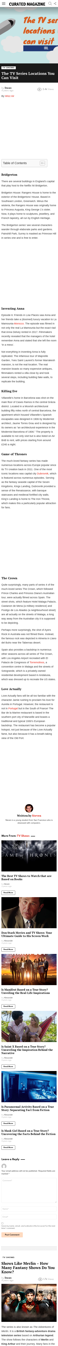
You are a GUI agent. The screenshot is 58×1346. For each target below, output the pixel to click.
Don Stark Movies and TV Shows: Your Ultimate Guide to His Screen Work (26, 934)
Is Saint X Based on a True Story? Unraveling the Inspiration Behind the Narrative (27, 1050)
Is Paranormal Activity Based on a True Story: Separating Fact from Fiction (27, 1108)
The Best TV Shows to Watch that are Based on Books (26, 877)
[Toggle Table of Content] (41, 163)
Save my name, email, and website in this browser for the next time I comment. (28, 1227)
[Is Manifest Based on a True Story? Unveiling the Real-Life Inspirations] (29, 969)
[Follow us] (55, 3)
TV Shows (23, 836)
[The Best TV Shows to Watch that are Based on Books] (29, 855)
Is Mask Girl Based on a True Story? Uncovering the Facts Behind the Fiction (28, 1132)
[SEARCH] (50, 3)
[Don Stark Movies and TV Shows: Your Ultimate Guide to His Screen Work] (29, 912)
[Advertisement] (29, 130)
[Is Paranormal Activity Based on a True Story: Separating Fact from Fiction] (29, 1086)
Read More (8, 893)
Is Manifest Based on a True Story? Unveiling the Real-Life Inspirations (25, 991)
